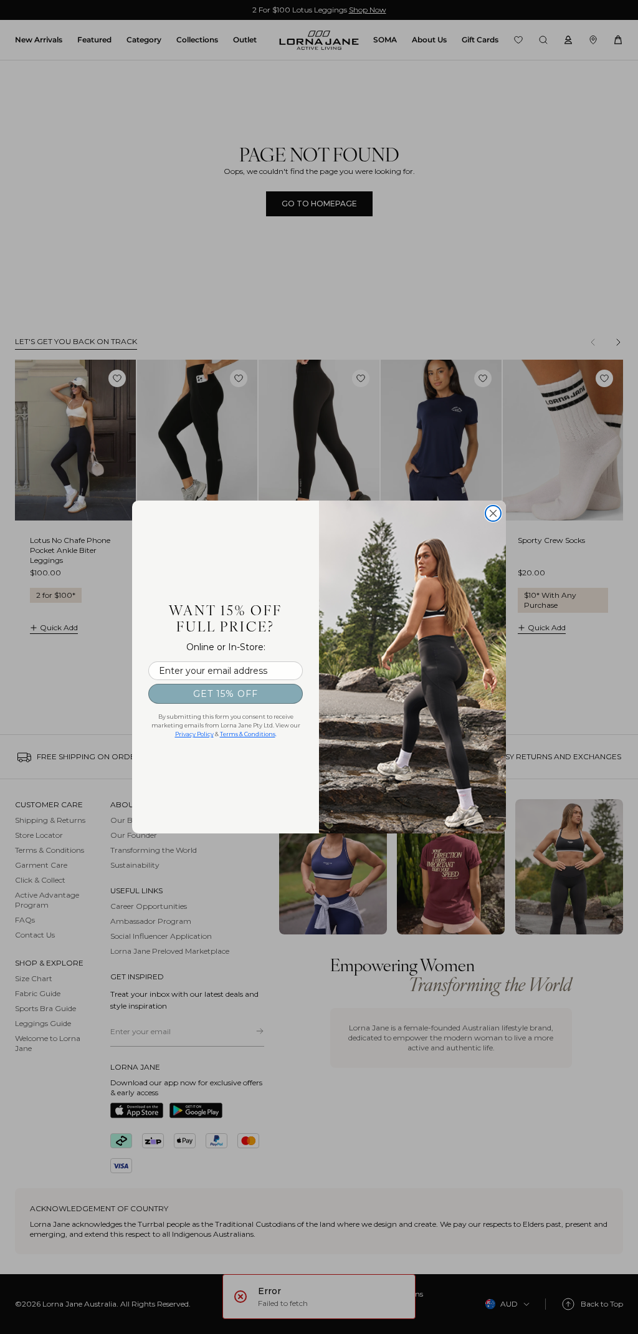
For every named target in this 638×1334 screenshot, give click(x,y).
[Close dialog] (493, 513)
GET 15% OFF (225, 693)
